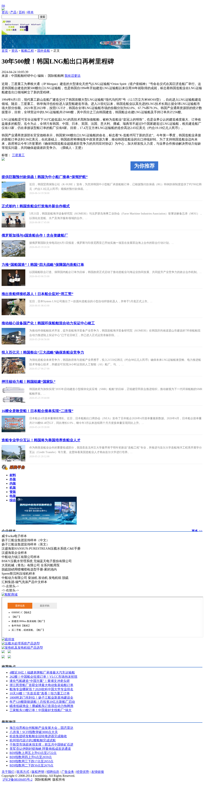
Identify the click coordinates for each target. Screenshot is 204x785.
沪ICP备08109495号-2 (17, 779)
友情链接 (97, 771)
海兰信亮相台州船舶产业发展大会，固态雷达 (41, 727)
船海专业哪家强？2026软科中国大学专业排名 (41, 689)
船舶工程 (27, 50)
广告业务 (67, 771)
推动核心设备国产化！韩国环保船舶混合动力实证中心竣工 (48, 323)
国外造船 (43, 50)
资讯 (5, 12)
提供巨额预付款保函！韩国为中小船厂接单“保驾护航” (45, 177)
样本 (30, 12)
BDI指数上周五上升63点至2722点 (33, 753)
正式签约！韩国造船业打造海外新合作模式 (36, 206)
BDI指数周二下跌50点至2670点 (31, 765)
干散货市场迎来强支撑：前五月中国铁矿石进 (41, 744)
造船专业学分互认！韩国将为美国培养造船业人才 (41, 440)
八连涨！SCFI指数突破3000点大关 (34, 732)
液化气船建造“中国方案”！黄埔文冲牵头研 (40, 681)
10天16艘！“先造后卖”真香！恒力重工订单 (40, 693)
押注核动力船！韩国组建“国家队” (28, 382)
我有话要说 (72, 75)
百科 (22, 12)
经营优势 (82, 771)
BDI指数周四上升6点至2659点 (31, 757)
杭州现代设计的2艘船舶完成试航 (33, 740)
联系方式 (23, 771)
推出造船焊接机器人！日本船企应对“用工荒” (37, 294)
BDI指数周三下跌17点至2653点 (31, 761)
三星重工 (18, 155)
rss (3, 5)
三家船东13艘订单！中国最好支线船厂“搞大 (41, 710)
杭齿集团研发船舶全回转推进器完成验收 (38, 736)
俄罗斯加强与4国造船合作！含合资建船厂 (35, 235)
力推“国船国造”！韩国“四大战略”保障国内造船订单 (43, 265)
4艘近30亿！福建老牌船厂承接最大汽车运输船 (42, 672)
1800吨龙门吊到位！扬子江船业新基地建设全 (41, 697)
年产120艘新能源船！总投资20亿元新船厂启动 (42, 701)
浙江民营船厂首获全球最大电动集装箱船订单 (41, 685)
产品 (13, 12)
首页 (5, 50)
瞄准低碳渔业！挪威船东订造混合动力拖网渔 (41, 706)
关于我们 (8, 771)
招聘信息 (52, 771)
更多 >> (197, 531)
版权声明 (37, 771)
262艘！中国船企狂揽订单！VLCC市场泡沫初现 (43, 676)
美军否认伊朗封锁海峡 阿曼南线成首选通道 (40, 748)
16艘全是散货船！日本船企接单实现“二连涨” (37, 411)
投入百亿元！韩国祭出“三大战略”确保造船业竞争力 (43, 352)
